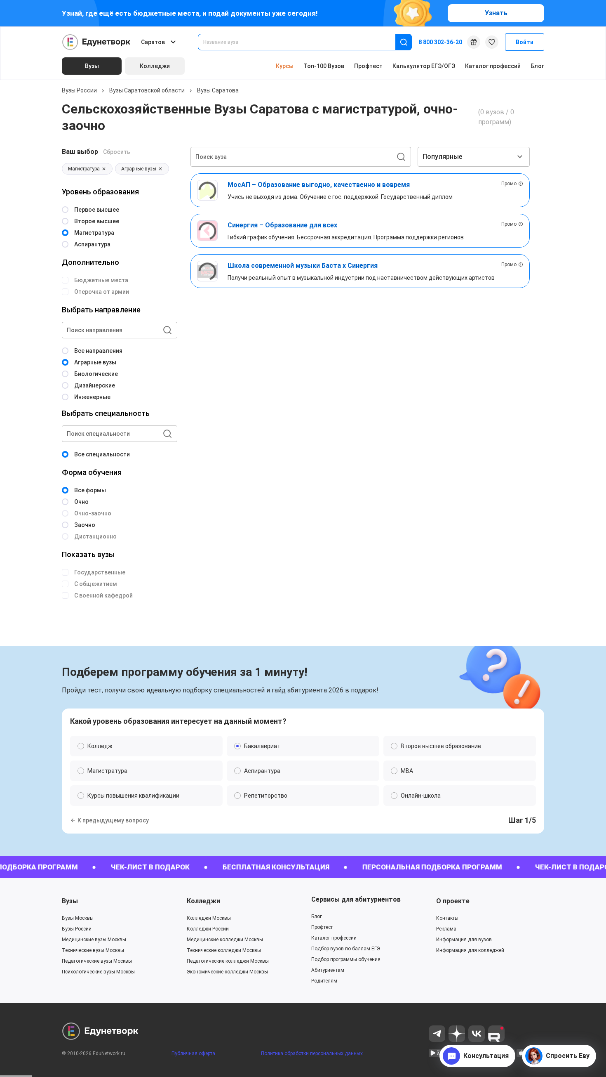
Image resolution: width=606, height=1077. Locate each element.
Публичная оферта (193, 1053)
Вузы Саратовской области (147, 90)
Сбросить (116, 152)
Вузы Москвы (78, 918)
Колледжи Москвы (209, 918)
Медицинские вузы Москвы (94, 939)
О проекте (453, 901)
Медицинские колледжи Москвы (225, 939)
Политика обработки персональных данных (312, 1053)
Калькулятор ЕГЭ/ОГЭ (423, 66)
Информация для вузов (464, 939)
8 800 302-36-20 (440, 42)
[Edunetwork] (96, 42)
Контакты (447, 918)
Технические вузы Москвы (93, 950)
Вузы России (79, 90)
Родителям (324, 981)
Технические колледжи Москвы (224, 950)
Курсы (285, 66)
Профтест (368, 66)
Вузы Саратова (218, 90)
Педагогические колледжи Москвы (228, 961)
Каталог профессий (493, 66)
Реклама (446, 929)
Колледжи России (208, 929)
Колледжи (203, 901)
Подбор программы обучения (346, 959)
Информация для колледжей (470, 950)
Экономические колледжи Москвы (227, 972)
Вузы (70, 901)
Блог (537, 66)
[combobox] (302, 42)
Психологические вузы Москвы (98, 972)
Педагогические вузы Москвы (97, 961)
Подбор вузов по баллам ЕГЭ (345, 949)
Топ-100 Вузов (323, 66)
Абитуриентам (327, 970)
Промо (509, 184)
